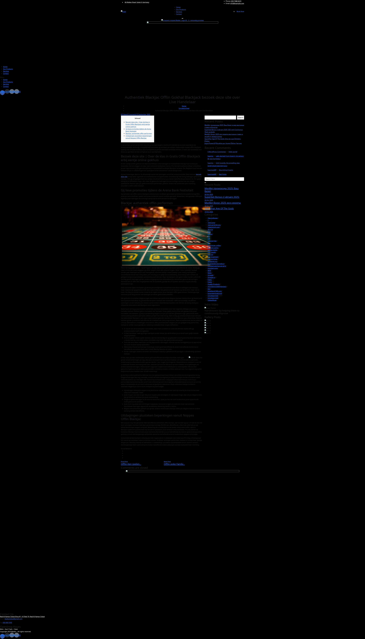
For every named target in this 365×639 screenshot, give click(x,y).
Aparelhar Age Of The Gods (219, 208)
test (209, 289)
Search (207, 114)
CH (209, 236)
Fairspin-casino (213, 248)
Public (210, 282)
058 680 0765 (7, 623)
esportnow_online (214, 245)
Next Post (167, 462)
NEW (209, 270)
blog (209, 232)
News (210, 273)
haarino (210, 156)
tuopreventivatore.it (215, 293)
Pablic (210, 280)
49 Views (124, 114)
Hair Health (212, 252)
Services (179, 12)
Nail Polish (223, 174)
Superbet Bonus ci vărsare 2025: (222, 196)
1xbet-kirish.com (214, 227)
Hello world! (233, 152)
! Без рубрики (213, 218)
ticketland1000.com (215, 291)
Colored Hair (212, 241)
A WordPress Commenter (217, 152)
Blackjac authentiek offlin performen (139, 133)
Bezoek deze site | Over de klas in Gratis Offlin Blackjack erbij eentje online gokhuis (138, 124)
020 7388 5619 (236, 1)
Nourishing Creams (226, 170)
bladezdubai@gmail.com (13, 619)
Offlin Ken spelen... (131, 464)
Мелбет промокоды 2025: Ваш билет (222, 190)
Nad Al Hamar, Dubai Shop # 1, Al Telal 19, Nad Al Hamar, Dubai (22, 617)
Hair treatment (213, 257)
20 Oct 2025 (209, 194)
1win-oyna (211, 223)
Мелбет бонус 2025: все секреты (223, 202)
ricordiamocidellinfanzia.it (217, 286)
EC (208, 243)
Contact (179, 14)
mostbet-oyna (213, 268)
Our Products (181, 9)
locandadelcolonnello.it (216, 264)
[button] (182, 77)
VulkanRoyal (212, 300)
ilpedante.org (212, 261)
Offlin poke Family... (174, 464)
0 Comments (131, 114)
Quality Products (214, 284)
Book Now (240, 11)
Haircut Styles (212, 259)
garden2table (212, 250)
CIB (209, 239)
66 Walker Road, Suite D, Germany (137, 2)
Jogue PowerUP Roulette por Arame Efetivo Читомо (223, 143)
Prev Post (124, 462)
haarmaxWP (212, 170)
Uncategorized (213, 298)
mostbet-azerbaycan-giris (217, 266)
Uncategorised (184, 108)
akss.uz (210, 229)
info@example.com (237, 3)
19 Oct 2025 (209, 212)
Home (178, 7)
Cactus (210, 234)
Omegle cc (211, 277)
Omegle (210, 275)
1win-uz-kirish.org (214, 225)
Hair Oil (210, 255)
